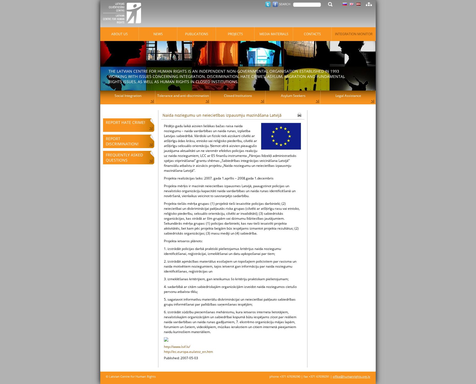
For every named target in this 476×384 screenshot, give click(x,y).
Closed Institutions (238, 95)
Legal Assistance (348, 95)
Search (284, 4)
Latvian (358, 4)
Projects (235, 34)
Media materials (273, 34)
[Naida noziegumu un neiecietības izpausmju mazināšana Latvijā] (281, 137)
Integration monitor (353, 34)
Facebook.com (275, 4)
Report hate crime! (125, 122)
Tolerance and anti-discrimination (183, 95)
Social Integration (128, 95)
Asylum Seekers (293, 95)
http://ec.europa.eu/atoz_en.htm (188, 351)
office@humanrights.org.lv (351, 376)
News (158, 34)
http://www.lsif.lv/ (177, 346)
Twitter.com (268, 4)
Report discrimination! (122, 141)
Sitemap (369, 4)
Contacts (312, 34)
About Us (119, 34)
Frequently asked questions (124, 157)
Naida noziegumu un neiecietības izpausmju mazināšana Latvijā (222, 115)
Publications (196, 34)
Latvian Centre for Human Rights (123, 14)
